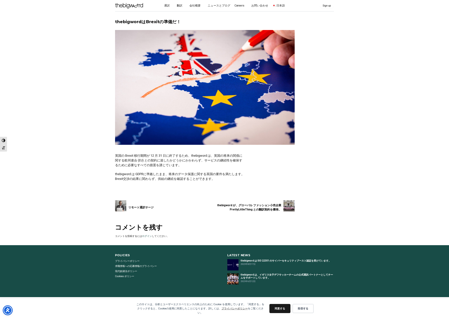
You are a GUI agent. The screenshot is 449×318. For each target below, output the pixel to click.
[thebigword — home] (129, 5)
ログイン (147, 236)
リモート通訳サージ (141, 207)
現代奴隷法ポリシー (126, 271)
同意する (280, 308)
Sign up (327, 5)
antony (119, 188)
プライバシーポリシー (235, 308)
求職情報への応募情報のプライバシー (136, 266)
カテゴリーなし (124, 16)
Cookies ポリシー (124, 276)
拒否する (303, 308)
